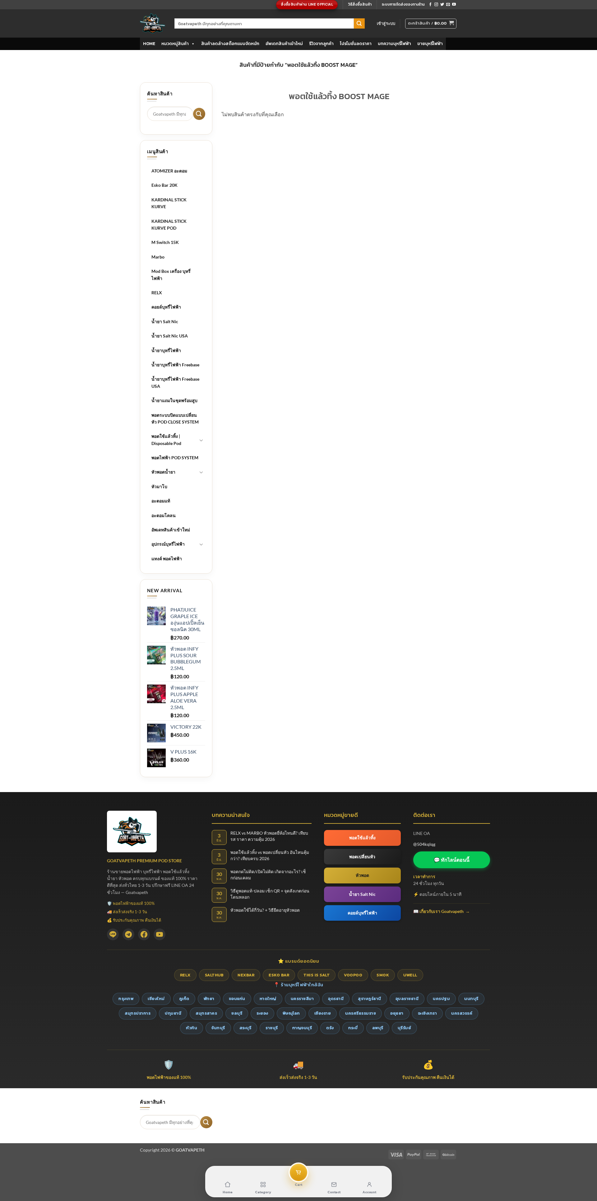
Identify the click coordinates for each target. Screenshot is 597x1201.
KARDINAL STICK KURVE (169, 203)
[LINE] (113, 934)
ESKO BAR (279, 975)
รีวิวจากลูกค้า (321, 43)
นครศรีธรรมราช (360, 1013)
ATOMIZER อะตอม (169, 170)
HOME (149, 43)
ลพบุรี (377, 1028)
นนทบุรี (471, 999)
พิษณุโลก (291, 1013)
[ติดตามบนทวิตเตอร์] (442, 4)
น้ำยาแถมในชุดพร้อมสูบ (174, 400)
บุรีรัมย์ (404, 1028)
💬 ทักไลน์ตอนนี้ (452, 860)
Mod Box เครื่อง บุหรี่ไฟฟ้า (171, 274)
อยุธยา (397, 1013)
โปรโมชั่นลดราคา (356, 43)
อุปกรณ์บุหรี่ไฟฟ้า (168, 544)
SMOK (383, 975)
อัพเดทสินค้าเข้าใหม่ (284, 43)
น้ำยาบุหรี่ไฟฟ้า (166, 350)
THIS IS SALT (316, 975)
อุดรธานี (336, 999)
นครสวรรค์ (461, 1013)
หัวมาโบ (159, 486)
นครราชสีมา (302, 999)
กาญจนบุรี (302, 1028)
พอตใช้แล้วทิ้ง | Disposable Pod (166, 439)
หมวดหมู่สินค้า (175, 43)
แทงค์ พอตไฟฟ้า (166, 558)
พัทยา (209, 999)
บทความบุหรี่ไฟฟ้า (394, 43)
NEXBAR (246, 975)
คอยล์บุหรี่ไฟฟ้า (166, 306)
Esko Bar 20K (164, 185)
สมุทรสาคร (206, 1013)
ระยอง (262, 1013)
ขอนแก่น (237, 999)
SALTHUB (214, 975)
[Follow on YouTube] (454, 4)
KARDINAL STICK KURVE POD (169, 224)
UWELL (410, 975)
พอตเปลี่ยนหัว (362, 856)
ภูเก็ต (184, 999)
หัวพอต (362, 875)
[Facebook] (144, 934)
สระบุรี (245, 1028)
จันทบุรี (218, 1028)
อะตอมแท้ (160, 500)
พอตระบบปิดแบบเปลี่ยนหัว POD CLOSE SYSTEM (175, 418)
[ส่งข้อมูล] (359, 23)
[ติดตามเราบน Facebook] (430, 4)
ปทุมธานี (173, 1013)
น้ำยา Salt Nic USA (169, 335)
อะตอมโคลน (163, 515)
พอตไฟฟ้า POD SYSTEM (174, 457)
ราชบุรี (272, 1028)
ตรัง (330, 1028)
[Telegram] (128, 934)
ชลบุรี (236, 1013)
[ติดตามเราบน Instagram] (436, 4)
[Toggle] (201, 440)
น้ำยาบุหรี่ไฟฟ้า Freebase (175, 364)
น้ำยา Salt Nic (164, 321)
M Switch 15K (165, 242)
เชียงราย (322, 1013)
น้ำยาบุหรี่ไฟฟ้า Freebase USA (175, 382)
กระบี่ (353, 1028)
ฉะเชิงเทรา (427, 1013)
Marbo (157, 256)
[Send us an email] (448, 4)
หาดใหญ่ (268, 999)
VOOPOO (353, 975)
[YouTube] (159, 934)
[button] (386, 23)
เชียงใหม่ (156, 999)
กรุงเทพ (125, 999)
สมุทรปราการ (137, 1013)
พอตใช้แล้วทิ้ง (362, 837)
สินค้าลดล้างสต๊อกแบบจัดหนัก (230, 43)
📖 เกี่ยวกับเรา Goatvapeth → (441, 911)
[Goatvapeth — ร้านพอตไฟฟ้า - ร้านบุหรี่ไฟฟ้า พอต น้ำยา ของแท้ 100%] (152, 23)
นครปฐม (441, 999)
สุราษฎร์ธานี (369, 999)
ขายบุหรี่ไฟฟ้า (430, 43)
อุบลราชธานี (407, 999)
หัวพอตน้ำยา (163, 471)
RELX (156, 292)
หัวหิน (191, 1028)
